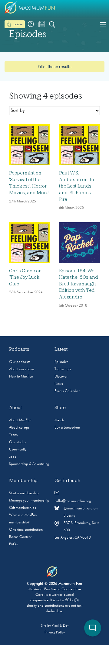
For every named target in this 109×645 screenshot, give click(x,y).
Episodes (61, 362)
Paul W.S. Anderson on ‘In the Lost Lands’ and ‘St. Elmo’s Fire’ (76, 186)
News (58, 384)
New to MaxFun (21, 376)
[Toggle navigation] (103, 24)
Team (13, 435)
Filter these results (54, 66)
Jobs (12, 457)
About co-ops (19, 427)
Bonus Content (20, 537)
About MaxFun (20, 420)
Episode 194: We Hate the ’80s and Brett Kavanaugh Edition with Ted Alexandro (78, 284)
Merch (59, 420)
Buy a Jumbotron (67, 427)
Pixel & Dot (60, 626)
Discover (61, 376)
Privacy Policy (55, 632)
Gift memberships (22, 508)
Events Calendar (67, 391)
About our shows (22, 369)
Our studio (17, 442)
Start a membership (24, 493)
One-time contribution (26, 530)
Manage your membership (29, 500)
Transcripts (62, 369)
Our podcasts (19, 362)
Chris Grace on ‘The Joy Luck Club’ (25, 277)
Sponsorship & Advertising (29, 464)
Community (17, 449)
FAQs (13, 544)
